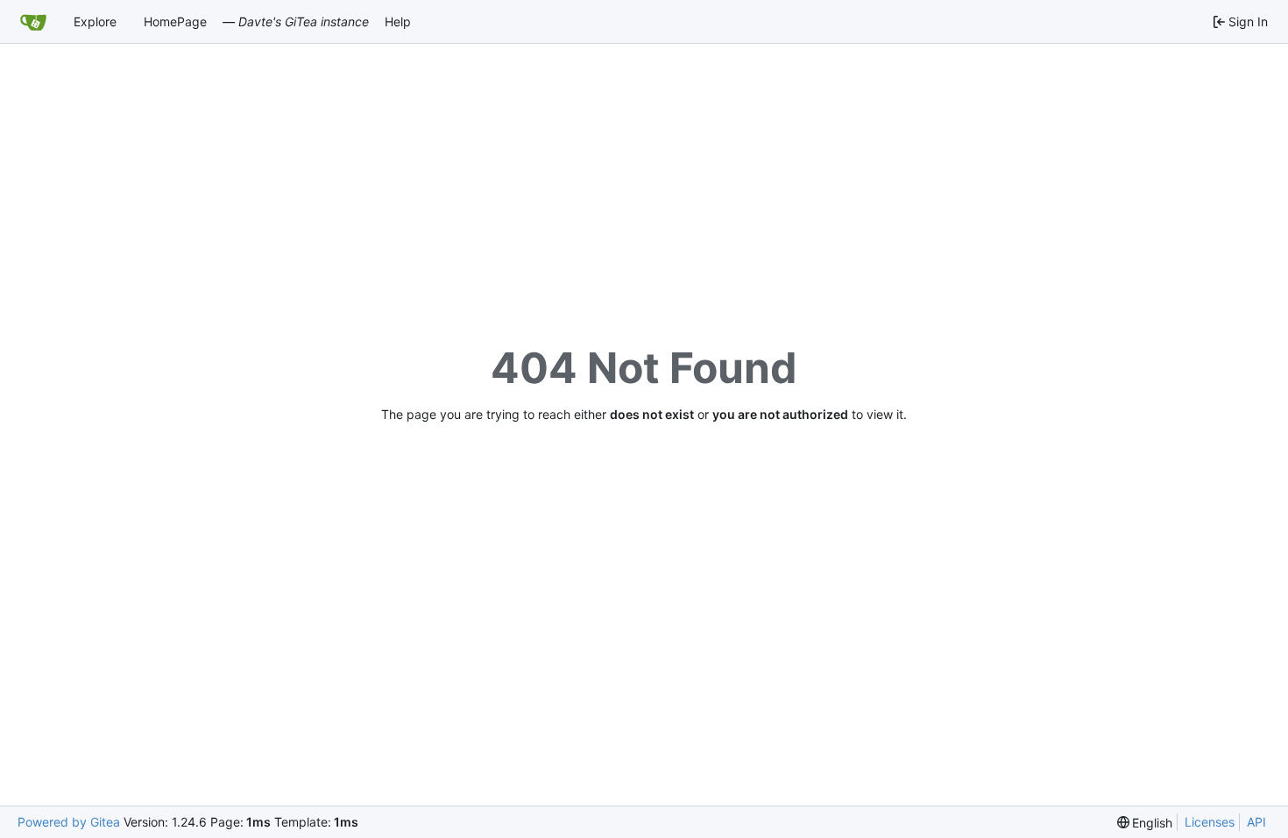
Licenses (1210, 821)
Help (398, 21)
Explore (95, 21)
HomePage (175, 21)
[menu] (1145, 822)
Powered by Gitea (69, 821)
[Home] (33, 22)
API (1256, 821)
